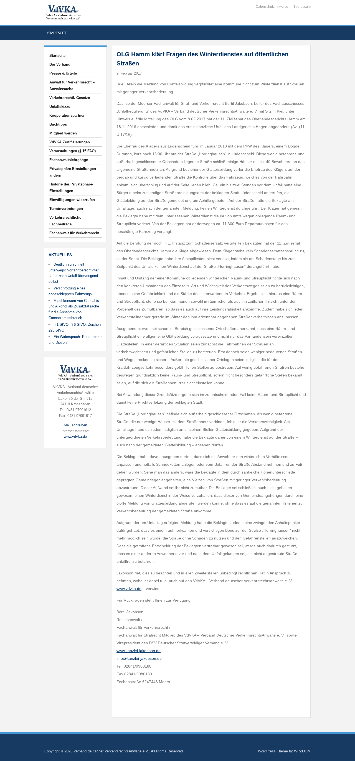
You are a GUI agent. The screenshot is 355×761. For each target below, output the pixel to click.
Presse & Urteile (63, 73)
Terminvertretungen (66, 209)
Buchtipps (58, 124)
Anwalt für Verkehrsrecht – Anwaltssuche (72, 85)
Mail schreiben (75, 425)
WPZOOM (302, 751)
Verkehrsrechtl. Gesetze (69, 98)
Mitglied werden (63, 133)
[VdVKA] (63, 12)
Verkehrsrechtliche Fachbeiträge (65, 220)
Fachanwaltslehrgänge (68, 160)
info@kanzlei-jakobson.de (139, 658)
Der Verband (59, 64)
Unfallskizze (59, 107)
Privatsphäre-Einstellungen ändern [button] (72, 172)
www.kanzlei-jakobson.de (138, 650)
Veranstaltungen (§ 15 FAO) (72, 151)
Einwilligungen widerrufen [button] (72, 200)
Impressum (302, 7)
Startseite (57, 33)
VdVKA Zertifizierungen (69, 142)
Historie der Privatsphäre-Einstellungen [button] (71, 187)
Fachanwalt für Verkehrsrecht (74, 233)
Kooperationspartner (67, 115)
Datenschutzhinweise (272, 7)
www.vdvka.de (75, 436)
